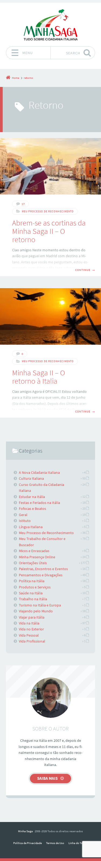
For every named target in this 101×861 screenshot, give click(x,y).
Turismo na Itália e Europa (40, 605)
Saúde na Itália (31, 593)
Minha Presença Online (37, 557)
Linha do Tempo (78, 843)
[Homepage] (51, 24)
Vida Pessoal (29, 635)
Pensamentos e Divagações (40, 575)
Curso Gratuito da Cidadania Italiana (41, 487)
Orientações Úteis (33, 562)
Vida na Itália (29, 623)
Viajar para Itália (31, 617)
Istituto (25, 520)
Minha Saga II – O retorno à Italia (38, 377)
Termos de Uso (55, 843)
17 (23, 204)
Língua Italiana (31, 526)
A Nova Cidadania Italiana (39, 472)
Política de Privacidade (27, 843)
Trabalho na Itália (33, 599)
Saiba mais (47, 778)
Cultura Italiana (31, 478)
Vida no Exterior (31, 629)
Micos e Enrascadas (34, 550)
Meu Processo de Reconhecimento (48, 211)
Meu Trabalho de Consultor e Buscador (42, 541)
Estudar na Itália (32, 496)
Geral (23, 514)
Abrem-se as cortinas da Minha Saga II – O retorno (49, 231)
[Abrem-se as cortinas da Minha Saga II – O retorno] (50, 166)
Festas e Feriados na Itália (39, 502)
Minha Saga (25, 831)
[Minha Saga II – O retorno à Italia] (50, 316)
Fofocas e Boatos (32, 508)
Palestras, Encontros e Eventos (43, 568)
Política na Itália (31, 580)
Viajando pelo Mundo (36, 611)
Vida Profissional (32, 641)
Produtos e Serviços (35, 587)
